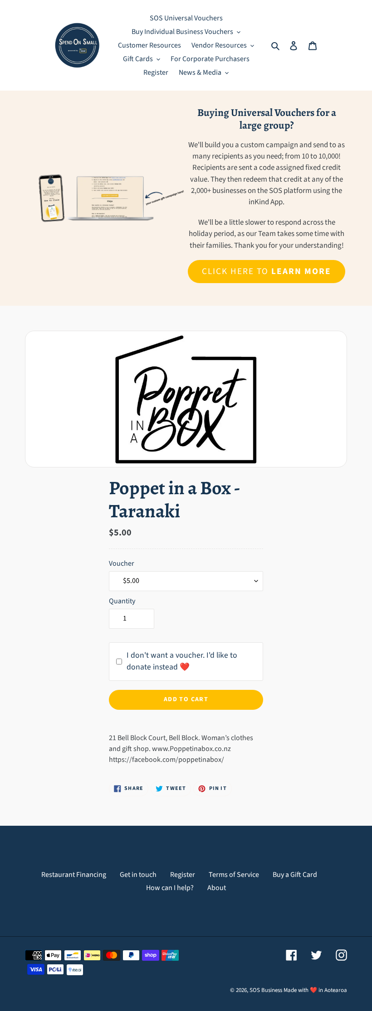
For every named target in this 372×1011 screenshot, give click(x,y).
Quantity (122, 601)
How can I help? (170, 888)
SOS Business (266, 990)
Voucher (121, 563)
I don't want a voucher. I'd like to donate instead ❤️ (182, 661)
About (216, 888)
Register (182, 875)
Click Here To (266, 271)
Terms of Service (234, 875)
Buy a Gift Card (295, 875)
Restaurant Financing (73, 875)
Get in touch (138, 875)
